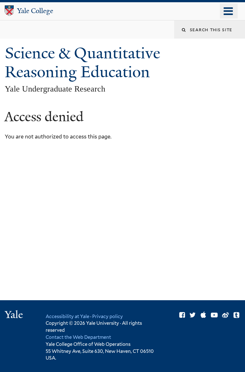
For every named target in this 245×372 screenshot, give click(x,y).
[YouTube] (214, 315)
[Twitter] (192, 315)
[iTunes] (203, 315)
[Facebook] (182, 315)
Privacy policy (107, 316)
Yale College (35, 10)
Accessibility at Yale (67, 316)
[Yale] (15, 315)
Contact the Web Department (78, 337)
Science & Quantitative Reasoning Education (82, 62)
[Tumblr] (236, 315)
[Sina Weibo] (225, 315)
